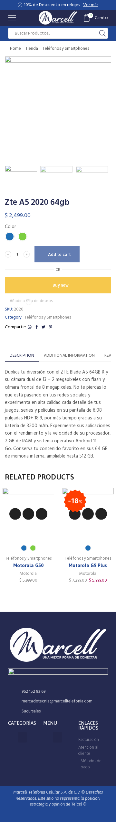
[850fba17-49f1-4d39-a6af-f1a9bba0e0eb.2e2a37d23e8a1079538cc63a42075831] (92, 182)
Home (15, 48)
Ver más (90, 5)
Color (10, 226)
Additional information (69, 355)
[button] (13, 111)
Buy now (61, 285)
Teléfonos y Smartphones (66, 48)
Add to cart (59, 254)
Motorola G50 (28, 565)
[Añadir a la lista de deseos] (15, 514)
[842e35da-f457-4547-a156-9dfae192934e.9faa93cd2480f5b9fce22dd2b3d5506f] (21, 181)
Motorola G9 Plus (88, 565)
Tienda (31, 48)
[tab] (22, 356)
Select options (28, 514)
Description (22, 355)
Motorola (28, 574)
